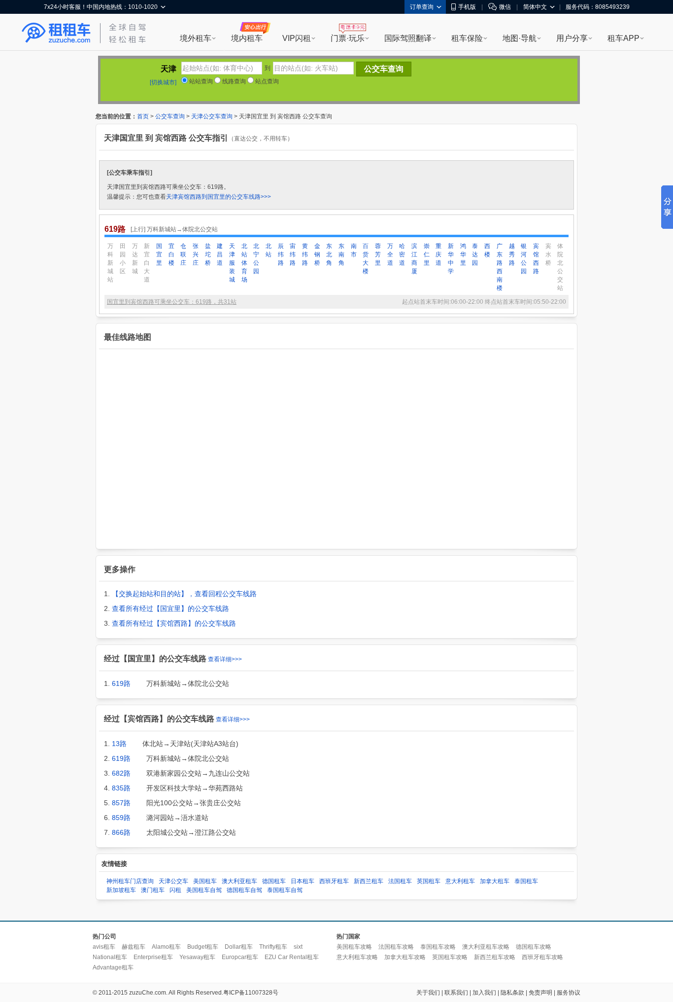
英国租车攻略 (450, 957)
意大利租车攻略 (357, 957)
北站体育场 (244, 263)
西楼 (487, 250)
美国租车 (205, 881)
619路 (121, 683)
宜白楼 (171, 254)
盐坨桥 (208, 254)
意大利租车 (460, 881)
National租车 (110, 957)
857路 (121, 803)
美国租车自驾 (204, 890)
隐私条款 (512, 992)
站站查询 (200, 81)
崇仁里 (427, 254)
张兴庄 (196, 254)
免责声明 (540, 992)
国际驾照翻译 (408, 38)
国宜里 (159, 254)
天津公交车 (173, 881)
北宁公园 (256, 259)
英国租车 (428, 881)
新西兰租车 (368, 881)
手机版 (467, 6)
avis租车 (104, 946)
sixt (298, 946)
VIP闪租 (296, 38)
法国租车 (400, 881)
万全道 (390, 254)
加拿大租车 (494, 881)
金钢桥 (317, 254)
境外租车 (195, 38)
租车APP (623, 38)
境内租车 (247, 38)
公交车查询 (170, 116)
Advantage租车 (113, 967)
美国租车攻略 (354, 946)
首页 (143, 116)
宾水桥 (548, 254)
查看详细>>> (225, 659)
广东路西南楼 (500, 267)
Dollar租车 (239, 946)
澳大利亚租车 (239, 881)
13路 (119, 744)
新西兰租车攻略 (494, 957)
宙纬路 (293, 254)
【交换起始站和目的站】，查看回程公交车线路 (184, 594)
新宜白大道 (147, 263)
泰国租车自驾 (285, 890)
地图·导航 (520, 38)
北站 (268, 250)
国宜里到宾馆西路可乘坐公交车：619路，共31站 (171, 301)
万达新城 (135, 259)
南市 (354, 250)
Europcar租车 (240, 957)
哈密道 (402, 254)
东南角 (341, 254)
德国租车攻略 (533, 946)
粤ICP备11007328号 (250, 992)
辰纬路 (281, 254)
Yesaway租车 (197, 957)
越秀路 (512, 254)
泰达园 (475, 254)
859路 (121, 818)
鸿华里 (463, 254)
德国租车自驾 (244, 890)
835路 (121, 788)
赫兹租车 (133, 946)
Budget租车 (202, 946)
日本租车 (302, 881)
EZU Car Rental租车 (292, 957)
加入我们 (484, 992)
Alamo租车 (166, 946)
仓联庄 (183, 254)
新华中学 (451, 259)
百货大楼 (366, 259)
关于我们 (428, 992)
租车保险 (467, 38)
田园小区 (123, 259)
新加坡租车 (121, 890)
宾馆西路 (536, 259)
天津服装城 (232, 263)
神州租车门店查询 (130, 881)
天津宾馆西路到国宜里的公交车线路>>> (218, 196)
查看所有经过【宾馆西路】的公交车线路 (174, 623)
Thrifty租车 (273, 946)
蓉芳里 (378, 254)
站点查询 (266, 81)
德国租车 (274, 881)
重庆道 (438, 254)
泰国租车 (526, 881)
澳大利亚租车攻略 (485, 946)
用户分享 (572, 38)
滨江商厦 (414, 259)
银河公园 (524, 259)
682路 (121, 773)
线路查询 (233, 81)
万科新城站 (110, 263)
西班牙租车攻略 (542, 957)
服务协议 (568, 992)
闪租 (175, 890)
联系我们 (456, 992)
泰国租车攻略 (438, 946)
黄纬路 (305, 254)
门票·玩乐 (348, 38)
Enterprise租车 (153, 957)
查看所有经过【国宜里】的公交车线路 (170, 608)
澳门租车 (153, 890)
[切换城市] (163, 82)
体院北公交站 (560, 267)
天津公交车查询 (212, 116)
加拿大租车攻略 (405, 957)
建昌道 (220, 254)
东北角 (329, 254)
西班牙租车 (334, 881)
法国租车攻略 (396, 946)
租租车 (56, 33)
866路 (121, 832)
